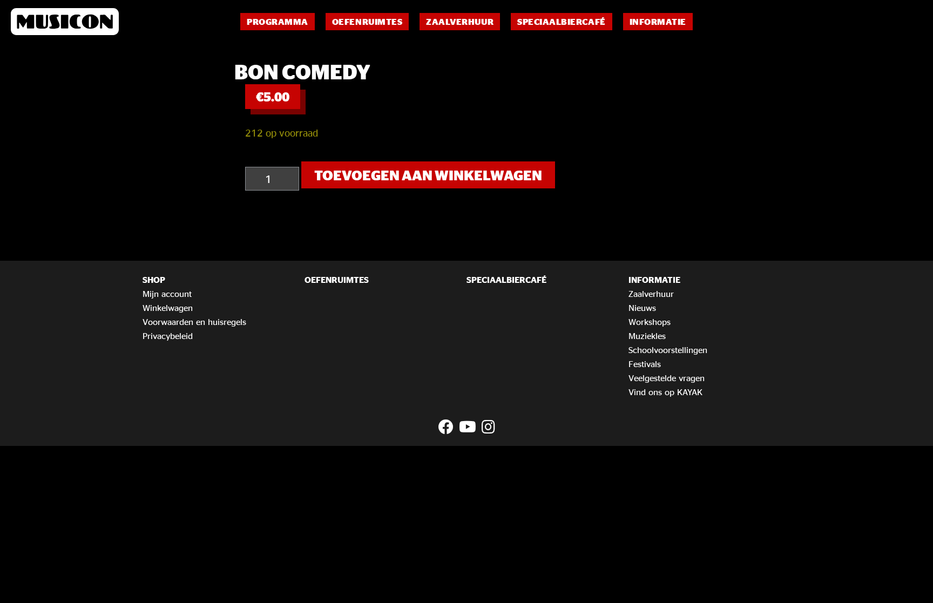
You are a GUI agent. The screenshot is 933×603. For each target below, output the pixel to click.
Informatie (658, 21)
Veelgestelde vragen (666, 378)
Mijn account (167, 294)
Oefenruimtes (367, 21)
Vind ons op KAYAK (665, 392)
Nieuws (642, 308)
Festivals (644, 364)
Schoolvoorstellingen (667, 350)
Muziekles (647, 336)
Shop (154, 279)
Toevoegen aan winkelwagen (428, 174)
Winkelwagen (168, 308)
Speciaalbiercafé (561, 21)
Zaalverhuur (459, 21)
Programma (277, 21)
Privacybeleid (168, 336)
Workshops (649, 322)
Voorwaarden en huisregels (194, 322)
